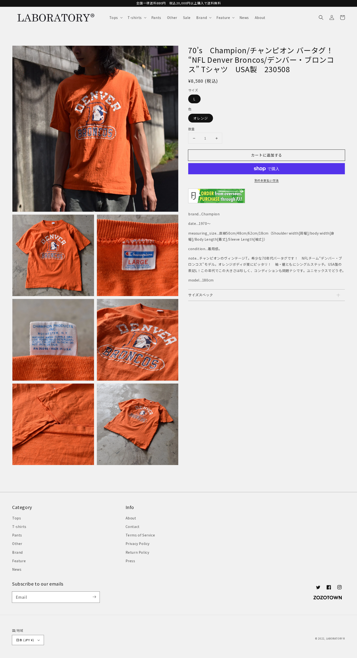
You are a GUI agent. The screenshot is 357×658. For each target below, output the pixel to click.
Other (17, 543)
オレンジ (200, 118)
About (131, 518)
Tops (16, 518)
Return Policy (137, 552)
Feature (19, 560)
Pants (17, 535)
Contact (133, 526)
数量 (191, 129)
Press (130, 560)
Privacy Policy (138, 543)
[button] (115, 17)
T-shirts (19, 526)
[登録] (94, 597)
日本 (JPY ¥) (25, 640)
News (16, 569)
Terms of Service (140, 535)
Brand (17, 552)
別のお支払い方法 (267, 180)
